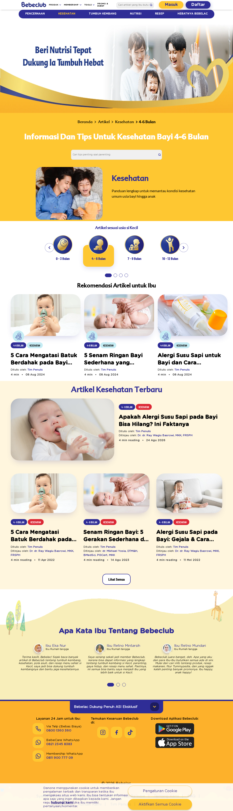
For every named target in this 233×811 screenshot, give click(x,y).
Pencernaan (35, 13)
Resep (159, 13)
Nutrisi (136, 13)
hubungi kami (62, 802)
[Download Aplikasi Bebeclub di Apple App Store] (174, 742)
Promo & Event (102, 5)
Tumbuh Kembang (102, 13)
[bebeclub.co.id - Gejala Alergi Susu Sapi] (189, 493)
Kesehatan (66, 13)
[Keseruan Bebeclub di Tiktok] (130, 732)
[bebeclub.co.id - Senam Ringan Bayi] (116, 493)
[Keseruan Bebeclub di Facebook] (116, 732)
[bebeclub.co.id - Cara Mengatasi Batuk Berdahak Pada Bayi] (44, 493)
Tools (88, 5)
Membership (71, 5)
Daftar (198, 5)
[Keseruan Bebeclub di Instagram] (103, 732)
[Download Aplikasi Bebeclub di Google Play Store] (174, 728)
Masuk (171, 5)
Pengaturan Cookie (160, 791)
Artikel (104, 121)
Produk (53, 5)
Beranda (85, 121)
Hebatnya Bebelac (192, 13)
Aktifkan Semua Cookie (160, 804)
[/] (33, 5)
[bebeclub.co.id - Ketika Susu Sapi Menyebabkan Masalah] (62, 429)
